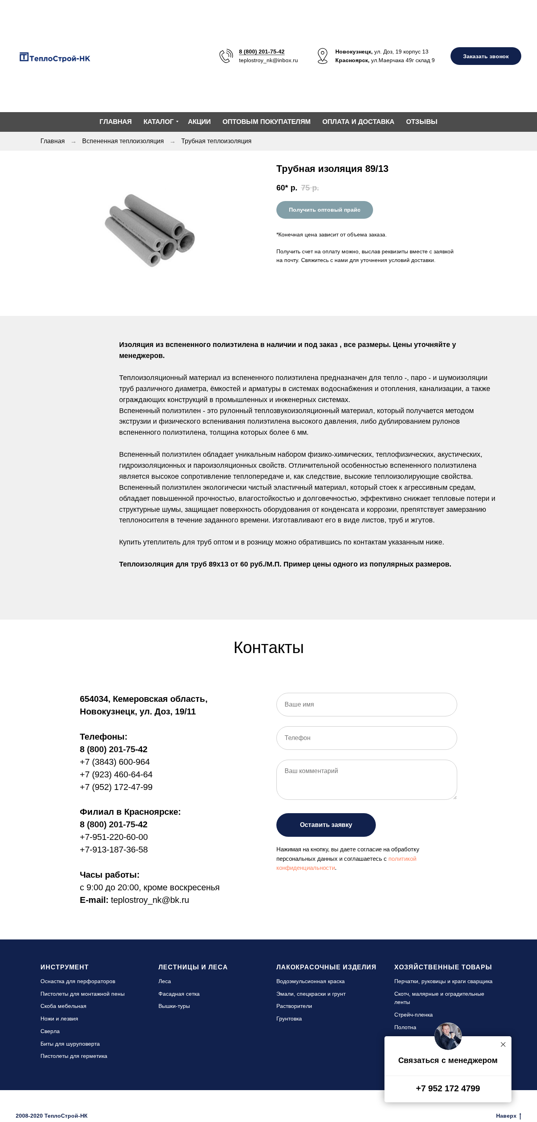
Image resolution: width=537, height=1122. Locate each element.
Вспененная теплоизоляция (123, 141)
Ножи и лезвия (59, 1018)
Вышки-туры (174, 1006)
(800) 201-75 (111, 749)
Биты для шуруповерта (70, 1044)
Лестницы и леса (193, 967)
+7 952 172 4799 (448, 1088)
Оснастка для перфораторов (77, 981)
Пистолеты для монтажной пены (82, 994)
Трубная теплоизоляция (216, 141)
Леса (164, 981)
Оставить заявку (326, 824)
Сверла (50, 1031)
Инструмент (64, 967)
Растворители (294, 1006)
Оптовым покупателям (267, 121)
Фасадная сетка (179, 994)
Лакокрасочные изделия (326, 967)
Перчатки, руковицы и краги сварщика (443, 981)
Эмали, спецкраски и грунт (311, 994)
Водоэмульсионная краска (310, 981)
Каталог (158, 121)
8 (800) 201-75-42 (262, 51)
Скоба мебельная (63, 1006)
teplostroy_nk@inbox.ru (268, 60)
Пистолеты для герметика (73, 1056)
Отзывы (422, 121)
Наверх (506, 1116)
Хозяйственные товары (443, 967)
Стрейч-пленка (413, 1014)
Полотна (405, 1027)
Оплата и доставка (358, 121)
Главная (115, 121)
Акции (199, 121)
